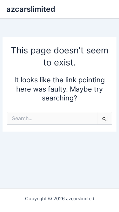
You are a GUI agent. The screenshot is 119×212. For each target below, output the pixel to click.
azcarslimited (30, 9)
